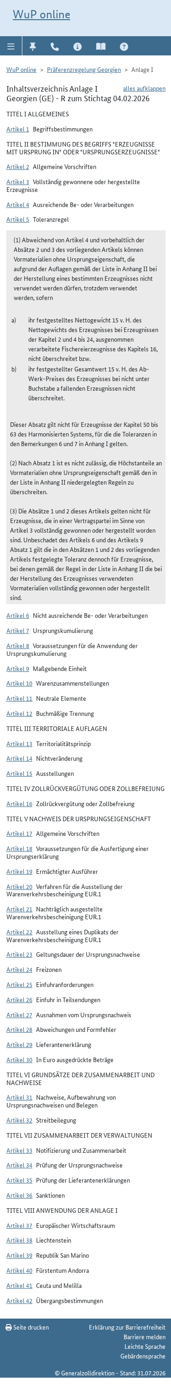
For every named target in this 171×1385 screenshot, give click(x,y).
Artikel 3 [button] (17, 181)
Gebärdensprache (143, 1355)
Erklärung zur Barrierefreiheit (127, 1326)
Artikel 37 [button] (19, 1225)
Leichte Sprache (145, 1346)
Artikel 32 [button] (19, 1119)
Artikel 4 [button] (17, 204)
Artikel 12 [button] (19, 713)
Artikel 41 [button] (19, 1285)
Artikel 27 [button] (19, 1014)
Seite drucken (30, 1326)
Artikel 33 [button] (19, 1150)
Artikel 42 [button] (19, 1300)
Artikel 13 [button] (19, 743)
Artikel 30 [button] (19, 1059)
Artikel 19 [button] (19, 871)
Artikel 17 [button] (19, 833)
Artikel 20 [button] (19, 886)
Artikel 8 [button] (17, 645)
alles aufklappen (144, 88)
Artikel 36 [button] (19, 1195)
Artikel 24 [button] (19, 969)
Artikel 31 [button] (19, 1096)
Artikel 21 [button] (19, 908)
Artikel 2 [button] (17, 166)
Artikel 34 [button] (19, 1164)
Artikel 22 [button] (19, 931)
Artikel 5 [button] (17, 219)
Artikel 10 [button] (19, 682)
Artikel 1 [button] (17, 128)
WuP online (41, 14)
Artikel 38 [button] (19, 1239)
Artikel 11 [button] (19, 698)
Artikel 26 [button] (19, 999)
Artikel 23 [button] (19, 954)
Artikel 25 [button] (19, 984)
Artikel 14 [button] (19, 758)
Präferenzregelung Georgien (84, 69)
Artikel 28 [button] (19, 1029)
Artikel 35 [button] (19, 1179)
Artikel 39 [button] (19, 1255)
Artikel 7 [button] (17, 630)
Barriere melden (145, 1336)
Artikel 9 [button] (17, 668)
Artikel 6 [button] (17, 615)
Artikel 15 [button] (19, 773)
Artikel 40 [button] (19, 1270)
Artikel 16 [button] (19, 803)
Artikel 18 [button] (19, 848)
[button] (11, 45)
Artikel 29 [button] (19, 1044)
